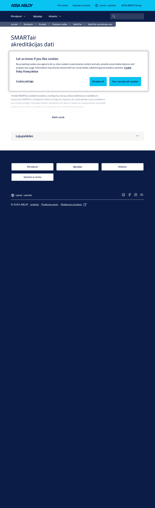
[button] (24, 16)
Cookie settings (25, 81)
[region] (78, 71)
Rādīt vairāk (58, 117)
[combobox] (127, 16)
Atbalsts (53, 16)
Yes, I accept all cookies (125, 81)
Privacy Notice (30, 71)
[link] (63, 5)
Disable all (98, 81)
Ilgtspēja (37, 16)
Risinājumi (16, 16)
